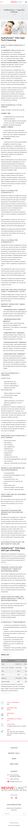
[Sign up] (24, 813)
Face (14, 14)
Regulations (17, 825)
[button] (2, 2)
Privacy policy (11, 825)
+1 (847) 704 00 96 (14, 779)
